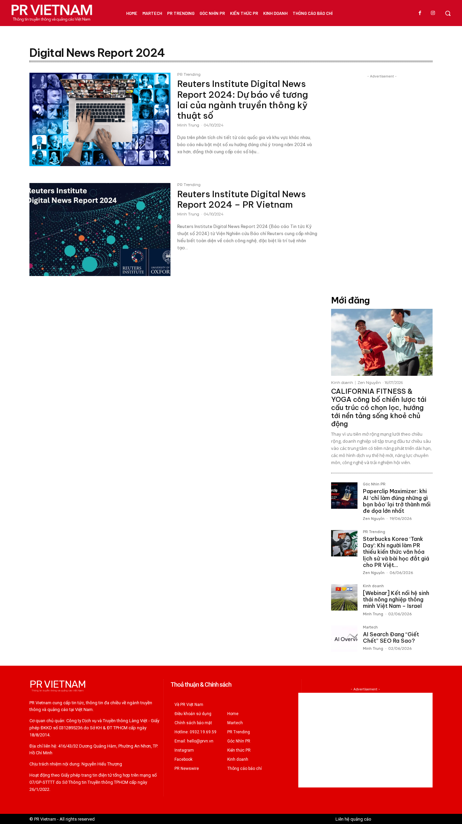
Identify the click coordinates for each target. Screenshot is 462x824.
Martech (370, 627)
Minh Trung (188, 125)
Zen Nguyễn (369, 382)
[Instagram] (433, 13)
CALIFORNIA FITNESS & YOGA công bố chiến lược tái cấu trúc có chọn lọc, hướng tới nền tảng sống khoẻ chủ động (378, 407)
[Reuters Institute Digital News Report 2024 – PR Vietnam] (99, 229)
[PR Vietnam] (51, 13)
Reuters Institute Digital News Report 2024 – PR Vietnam (241, 199)
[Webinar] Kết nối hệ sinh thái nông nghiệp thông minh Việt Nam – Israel (396, 599)
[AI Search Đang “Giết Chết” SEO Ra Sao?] (344, 638)
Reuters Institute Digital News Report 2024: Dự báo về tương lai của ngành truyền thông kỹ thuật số (242, 99)
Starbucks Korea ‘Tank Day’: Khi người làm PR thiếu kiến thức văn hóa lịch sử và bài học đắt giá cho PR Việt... (396, 551)
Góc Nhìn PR (374, 484)
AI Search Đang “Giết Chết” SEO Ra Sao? (391, 637)
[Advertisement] (382, 181)
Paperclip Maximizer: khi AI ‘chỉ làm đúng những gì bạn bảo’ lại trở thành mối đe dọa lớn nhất (397, 501)
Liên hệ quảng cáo (353, 819)
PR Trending (189, 75)
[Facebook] (420, 13)
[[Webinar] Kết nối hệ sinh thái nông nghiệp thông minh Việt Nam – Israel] (344, 597)
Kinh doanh (342, 383)
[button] (448, 13)
